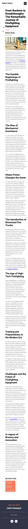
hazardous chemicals (12, 269)
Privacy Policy (14, 515)
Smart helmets (13, 419)
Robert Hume (7, 3)
